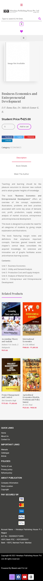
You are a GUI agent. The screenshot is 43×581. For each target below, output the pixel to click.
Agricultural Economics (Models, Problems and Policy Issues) (31, 398)
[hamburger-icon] (23, 38)
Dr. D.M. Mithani (29, 345)
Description (21, 157)
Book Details (21, 166)
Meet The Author (21, 174)
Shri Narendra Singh (9, 400)
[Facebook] (18, 577)
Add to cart (24, 127)
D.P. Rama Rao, (10, 107)
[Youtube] (25, 577)
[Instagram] (12, 577)
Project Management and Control (10, 396)
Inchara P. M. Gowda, (9, 345)
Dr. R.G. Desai (27, 405)
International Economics (28, 340)
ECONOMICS (15, 147)
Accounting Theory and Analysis (10, 340)
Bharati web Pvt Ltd (19, 568)
